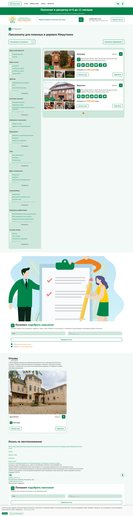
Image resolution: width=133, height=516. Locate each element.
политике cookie (30, 509)
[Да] (11, 344)
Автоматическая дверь (19, 88)
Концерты (15, 138)
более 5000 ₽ (16, 73)
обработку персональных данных (24, 344)
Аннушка (81, 54)
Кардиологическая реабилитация (23, 219)
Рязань (53, 446)
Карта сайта (12, 461)
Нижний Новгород (41, 446)
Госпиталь (15, 157)
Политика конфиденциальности (19, 463)
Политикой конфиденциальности (26, 346)
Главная (10, 29)
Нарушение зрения (18, 102)
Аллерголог (15, 175)
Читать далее (13, 370)
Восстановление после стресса (22, 216)
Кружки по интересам (19, 140)
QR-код (14, 233)
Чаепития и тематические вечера (22, 135)
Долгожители (14, 417)
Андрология (16, 194)
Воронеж (11, 446)
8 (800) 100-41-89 (95, 19)
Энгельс (79, 446)
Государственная (17, 54)
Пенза (49, 446)
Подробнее (117, 74)
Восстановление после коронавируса (24, 214)
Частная (14, 57)
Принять (4, 513)
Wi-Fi (13, 85)
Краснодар (16, 422)
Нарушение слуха (17, 105)
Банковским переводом (19, 239)
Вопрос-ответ (34, 3)
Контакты (51, 3)
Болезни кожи (16, 199)
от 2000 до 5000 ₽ (18, 71)
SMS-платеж (16, 236)
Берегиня (81, 85)
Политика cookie (54, 463)
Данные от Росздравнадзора (21, 126)
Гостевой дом (16, 160)
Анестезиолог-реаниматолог (21, 180)
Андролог (15, 177)
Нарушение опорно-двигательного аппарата (23, 108)
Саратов (68, 446)
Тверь (73, 446)
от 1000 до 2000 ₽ (18, 68)
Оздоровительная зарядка (20, 83)
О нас (26, 3)
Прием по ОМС (17, 124)
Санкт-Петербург (60, 446)
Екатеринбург (18, 446)
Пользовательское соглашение (39, 463)
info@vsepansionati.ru (16, 481)
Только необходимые (16, 513)
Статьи (43, 3)
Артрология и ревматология (21, 197)
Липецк (32, 446)
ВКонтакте (118, 4)
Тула (76, 446)
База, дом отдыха (17, 155)
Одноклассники (122, 4)
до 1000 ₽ (15, 66)
